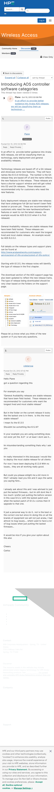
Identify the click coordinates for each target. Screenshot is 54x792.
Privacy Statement (18, 769)
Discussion (28, 48)
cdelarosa (28, 366)
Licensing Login (9, 744)
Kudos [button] (48, 118)
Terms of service (10, 711)
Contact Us (8, 699)
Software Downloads (12, 740)
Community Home (9, 48)
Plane (27, 134)
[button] (51, 750)
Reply (5, 147)
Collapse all (23, 77)
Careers (6, 695)
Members (8, 53)
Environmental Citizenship (14, 703)
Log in (41, 20)
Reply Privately (15, 147)
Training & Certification (12, 736)
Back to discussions (13, 73)
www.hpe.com (32, 672)
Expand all (10, 77)
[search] (22, 9)
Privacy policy (9, 707)
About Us (7, 691)
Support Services (10, 728)
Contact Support (10, 732)
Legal (5, 714)
